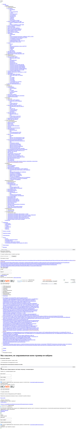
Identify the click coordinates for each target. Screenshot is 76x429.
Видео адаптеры (11, 203)
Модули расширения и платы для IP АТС (18, 46)
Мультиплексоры (11, 128)
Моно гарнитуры (13, 104)
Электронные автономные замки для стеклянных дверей (19, 216)
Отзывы (6, 225)
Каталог (4, 4)
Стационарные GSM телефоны (14, 70)
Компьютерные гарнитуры (13, 118)
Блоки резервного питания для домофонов (18, 178)
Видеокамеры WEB (12, 196)
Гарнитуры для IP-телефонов (13, 99)
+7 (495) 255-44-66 (31, 280)
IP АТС (9, 42)
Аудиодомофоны (11, 166)
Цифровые (12, 47)
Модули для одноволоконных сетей (17, 137)
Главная (4, 348)
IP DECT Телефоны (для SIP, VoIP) (15, 21)
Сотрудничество (6, 235)
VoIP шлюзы (10, 33)
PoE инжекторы (11, 160)
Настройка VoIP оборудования (11, 239)
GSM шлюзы (10, 73)
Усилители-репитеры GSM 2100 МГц (17, 67)
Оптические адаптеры (14, 142)
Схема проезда (3, 402)
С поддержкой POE (14, 11)
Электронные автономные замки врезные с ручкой (18, 213)
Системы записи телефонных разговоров (16, 95)
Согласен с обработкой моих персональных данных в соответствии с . (23, 382)
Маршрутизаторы (11, 122)
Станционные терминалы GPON (14, 153)
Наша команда (8, 224)
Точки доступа (11, 124)
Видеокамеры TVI (11, 191)
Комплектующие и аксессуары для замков (16, 219)
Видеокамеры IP (11, 182)
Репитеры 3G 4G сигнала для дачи (17, 64)
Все (10, 10)
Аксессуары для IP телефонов (14, 27)
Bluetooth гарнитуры (12, 112)
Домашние (12, 17)
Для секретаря (13, 14)
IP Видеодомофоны (11, 165)
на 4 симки (12, 78)
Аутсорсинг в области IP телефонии (12, 241)
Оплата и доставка (6, 231)
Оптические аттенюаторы (15, 143)
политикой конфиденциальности (37, 382)
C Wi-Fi (11, 12)
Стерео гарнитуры (13, 103)
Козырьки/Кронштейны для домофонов (18, 171)
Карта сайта (2, 397)
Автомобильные (13, 60)
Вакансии (7, 228)
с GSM (11, 49)
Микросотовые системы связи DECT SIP (16, 53)
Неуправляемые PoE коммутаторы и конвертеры (17, 149)
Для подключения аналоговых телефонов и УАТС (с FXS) (21, 36)
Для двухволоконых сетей (15, 133)
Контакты (5, 247)
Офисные (12, 18)
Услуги (4, 237)
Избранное (67, 282)
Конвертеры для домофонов (15, 174)
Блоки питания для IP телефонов (14, 30)
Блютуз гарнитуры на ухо (15, 117)
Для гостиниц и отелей (14, 20)
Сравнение (74, 282)
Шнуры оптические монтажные (16, 146)
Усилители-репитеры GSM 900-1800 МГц (18, 68)
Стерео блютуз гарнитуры (15, 116)
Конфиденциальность (16, 404)
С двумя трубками (13, 91)
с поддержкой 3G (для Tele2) (15, 81)
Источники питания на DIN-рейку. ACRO (16, 156)
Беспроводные (13, 16)
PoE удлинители (11, 159)
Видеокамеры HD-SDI (12, 190)
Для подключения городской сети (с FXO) (18, 37)
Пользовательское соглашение (27, 404)
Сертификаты (8, 226)
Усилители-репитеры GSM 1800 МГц (17, 66)
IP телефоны (10, 8)
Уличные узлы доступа (12, 151)
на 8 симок (12, 79)
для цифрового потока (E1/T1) (16, 38)
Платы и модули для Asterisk (13, 32)
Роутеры (9, 126)
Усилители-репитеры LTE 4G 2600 (17, 69)
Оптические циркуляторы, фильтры (17, 148)
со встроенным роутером (15, 39)
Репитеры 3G (12, 62)
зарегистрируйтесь (17, 277)
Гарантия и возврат (7, 233)
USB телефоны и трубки (13, 31)
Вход (1, 266)
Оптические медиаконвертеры (14, 127)
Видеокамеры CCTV (12, 189)
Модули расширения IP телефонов (14, 28)
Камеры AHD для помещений (16, 188)
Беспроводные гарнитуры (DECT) (14, 105)
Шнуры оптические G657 (15, 147)
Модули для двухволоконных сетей (17, 138)
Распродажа (7, 220)
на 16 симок (12, 80)
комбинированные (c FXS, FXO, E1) (17, 40)
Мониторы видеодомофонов (13, 167)
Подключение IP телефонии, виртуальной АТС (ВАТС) (16, 242)
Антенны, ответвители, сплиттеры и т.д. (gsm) (17, 71)
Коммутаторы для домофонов (16, 175)
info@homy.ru (30, 281)
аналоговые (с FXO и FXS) (15, 41)
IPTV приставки (11, 205)
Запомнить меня (5, 274)
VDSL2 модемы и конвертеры (14, 154)
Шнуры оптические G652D (15, 145)
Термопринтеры (11, 210)
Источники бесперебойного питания (15, 162)
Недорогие (12, 19)
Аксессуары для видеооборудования (15, 206)
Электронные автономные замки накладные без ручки (19, 218)
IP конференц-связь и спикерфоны (14, 52)
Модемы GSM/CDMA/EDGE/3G (14, 83)
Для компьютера (13, 110)
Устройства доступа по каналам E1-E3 (15, 155)
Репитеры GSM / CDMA (13, 56)
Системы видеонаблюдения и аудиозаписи (16, 204)
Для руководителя (13, 13)
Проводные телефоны (12, 94)
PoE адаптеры (10, 152)
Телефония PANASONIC (13, 96)
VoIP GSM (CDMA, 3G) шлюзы (14, 74)
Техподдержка (6, 245)
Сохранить (14, 256)
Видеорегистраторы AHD (13, 198)
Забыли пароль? (3, 275)
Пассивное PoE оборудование (14, 157)
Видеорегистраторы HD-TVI (13, 200)
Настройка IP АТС (9, 240)
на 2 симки (12, 77)
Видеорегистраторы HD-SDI (13, 199)
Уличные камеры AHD (14, 186)
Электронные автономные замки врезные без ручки (18, 217)
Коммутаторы (10, 123)
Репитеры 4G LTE (13, 63)
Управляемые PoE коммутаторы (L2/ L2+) (16, 150)
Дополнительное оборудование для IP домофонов (18, 168)
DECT (11, 93)
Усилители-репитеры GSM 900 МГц (17, 65)
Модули (9, 134)
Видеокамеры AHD (12, 183)
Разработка (2, 411)
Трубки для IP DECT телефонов (14, 25)
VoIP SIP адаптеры (11, 51)
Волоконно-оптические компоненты (15, 139)
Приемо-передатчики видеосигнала (15, 207)
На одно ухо (12, 108)
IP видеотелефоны (11, 26)
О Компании (5, 222)
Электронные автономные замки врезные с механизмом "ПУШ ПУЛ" (22, 214)
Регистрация (5, 266)
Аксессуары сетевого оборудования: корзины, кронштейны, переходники (22, 161)
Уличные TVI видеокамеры (15, 194)
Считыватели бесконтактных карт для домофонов (20, 177)
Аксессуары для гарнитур (13, 119)
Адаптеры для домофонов (15, 179)
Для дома (12, 90)
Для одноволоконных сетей (15, 132)
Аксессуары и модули (14, 82)
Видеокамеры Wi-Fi (12, 197)
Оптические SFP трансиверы (13, 125)
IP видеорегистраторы (12, 202)
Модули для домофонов (15, 176)
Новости (7, 227)
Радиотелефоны (11, 86)
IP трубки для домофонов (15, 172)
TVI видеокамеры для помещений (17, 195)
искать (74, 249)
